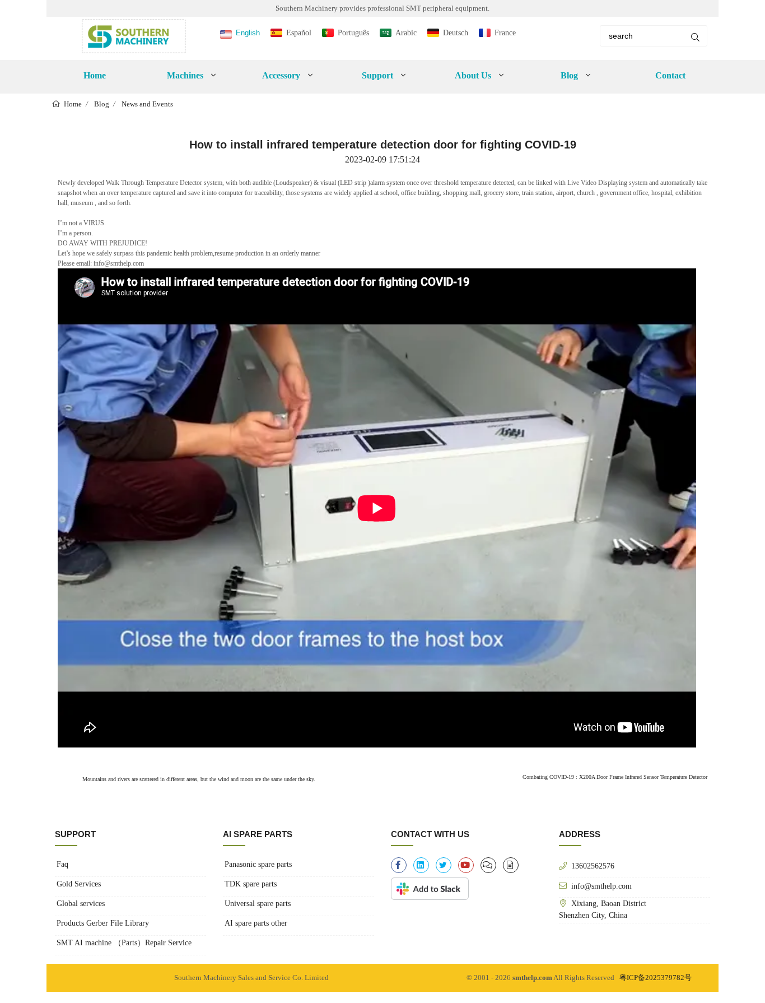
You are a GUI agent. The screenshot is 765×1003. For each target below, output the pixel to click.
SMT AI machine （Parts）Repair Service (124, 943)
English (248, 33)
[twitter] (443, 865)
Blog (101, 104)
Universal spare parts (258, 903)
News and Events (147, 104)
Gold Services (79, 884)
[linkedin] (421, 865)
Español (298, 33)
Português (353, 33)
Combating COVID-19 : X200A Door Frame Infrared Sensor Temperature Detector (615, 777)
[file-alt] (511, 865)
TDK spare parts (251, 884)
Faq (62, 864)
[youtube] (466, 865)
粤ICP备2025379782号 (655, 977)
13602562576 (592, 866)
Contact (670, 75)
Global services (81, 903)
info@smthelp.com (601, 886)
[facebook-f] (399, 865)
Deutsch (455, 33)
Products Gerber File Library (103, 923)
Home (94, 75)
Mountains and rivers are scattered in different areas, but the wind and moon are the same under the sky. (198, 779)
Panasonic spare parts (258, 864)
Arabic (406, 33)
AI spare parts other (256, 923)
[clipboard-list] (488, 865)
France (505, 33)
